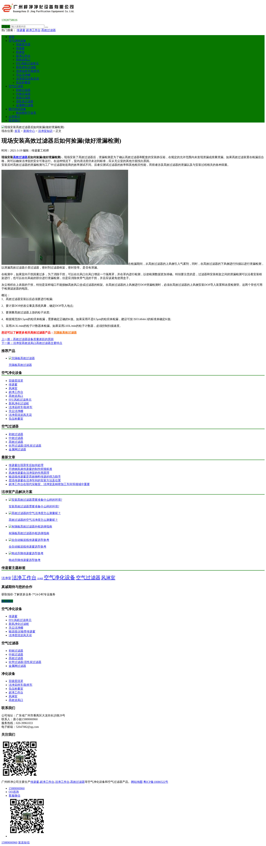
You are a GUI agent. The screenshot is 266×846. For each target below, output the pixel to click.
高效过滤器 (48, 30)
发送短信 (24, 842)
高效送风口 (23, 59)
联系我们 (14, 120)
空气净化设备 (17, 40)
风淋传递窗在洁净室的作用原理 (29, 472)
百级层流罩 (23, 44)
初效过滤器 (23, 90)
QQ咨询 (14, 791)
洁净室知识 (45, 130)
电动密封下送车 (26, 112)
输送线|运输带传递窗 (22, 631)
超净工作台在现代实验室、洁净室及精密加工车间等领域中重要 (49, 484)
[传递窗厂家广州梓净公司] (39, 13)
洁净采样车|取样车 (28, 71)
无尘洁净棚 (23, 74)
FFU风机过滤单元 (27, 63)
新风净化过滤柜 (26, 67)
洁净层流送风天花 (27, 78)
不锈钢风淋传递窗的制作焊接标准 (30, 469)
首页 (11, 36)
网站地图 (137, 781)
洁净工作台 (24, 577)
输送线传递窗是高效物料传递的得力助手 (35, 476)
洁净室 (6, 578)
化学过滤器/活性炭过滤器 (25, 445)
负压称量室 (23, 82)
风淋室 (20, 52)
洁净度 (40, 579)
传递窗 (21, 30)
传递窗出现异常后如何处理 (26, 465)
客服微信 (14, 795)
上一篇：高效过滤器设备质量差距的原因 (27, 339)
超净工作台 (33, 30)
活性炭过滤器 (24, 101)
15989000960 (17, 788)
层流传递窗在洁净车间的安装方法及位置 (35, 480)
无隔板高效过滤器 (65, 332)
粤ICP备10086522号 (155, 781)
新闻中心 (29, 130)
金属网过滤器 (24, 105)
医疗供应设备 (17, 109)
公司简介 (14, 116)
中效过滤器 (23, 93)
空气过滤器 (16, 86)
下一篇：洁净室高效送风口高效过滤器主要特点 (31, 343)
